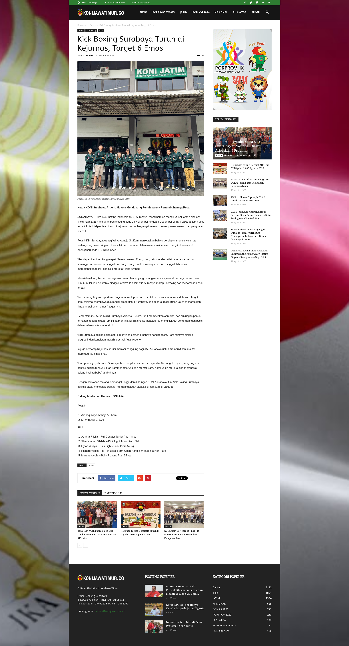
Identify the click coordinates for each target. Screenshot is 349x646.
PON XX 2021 (220, 609)
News (143, 12)
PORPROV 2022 (222, 614)
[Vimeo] (257, 2)
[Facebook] (245, 2)
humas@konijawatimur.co (110, 611)
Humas (89, 55)
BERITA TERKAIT (90, 493)
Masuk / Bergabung (140, 2)
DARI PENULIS (113, 493)
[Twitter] (251, 2)
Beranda (81, 25)
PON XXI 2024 (200, 12)
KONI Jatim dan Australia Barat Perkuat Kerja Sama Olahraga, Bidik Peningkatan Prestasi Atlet (251, 215)
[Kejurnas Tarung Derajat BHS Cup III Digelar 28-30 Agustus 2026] (141, 514)
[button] (267, 12)
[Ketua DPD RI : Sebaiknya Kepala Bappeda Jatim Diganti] (154, 609)
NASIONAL (221, 12)
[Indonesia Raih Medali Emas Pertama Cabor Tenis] (154, 626)
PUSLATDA (239, 12)
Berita (93, 25)
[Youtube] (269, 2)
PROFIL (256, 12)
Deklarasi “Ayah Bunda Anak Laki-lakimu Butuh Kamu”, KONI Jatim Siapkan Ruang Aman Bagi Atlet (250, 254)
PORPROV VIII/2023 (224, 625)
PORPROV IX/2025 (164, 12)
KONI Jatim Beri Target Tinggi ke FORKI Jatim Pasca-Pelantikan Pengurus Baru (181, 535)
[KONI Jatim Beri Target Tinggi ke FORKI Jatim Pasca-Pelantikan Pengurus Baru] (184, 514)
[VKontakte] (263, 2)
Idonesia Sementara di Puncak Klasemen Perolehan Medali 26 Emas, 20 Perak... (184, 590)
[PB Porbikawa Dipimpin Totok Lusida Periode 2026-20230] (220, 200)
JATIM (183, 12)
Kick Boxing (91, 30)
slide (101, 30)
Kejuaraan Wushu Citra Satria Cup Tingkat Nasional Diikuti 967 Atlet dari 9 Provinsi (97, 535)
